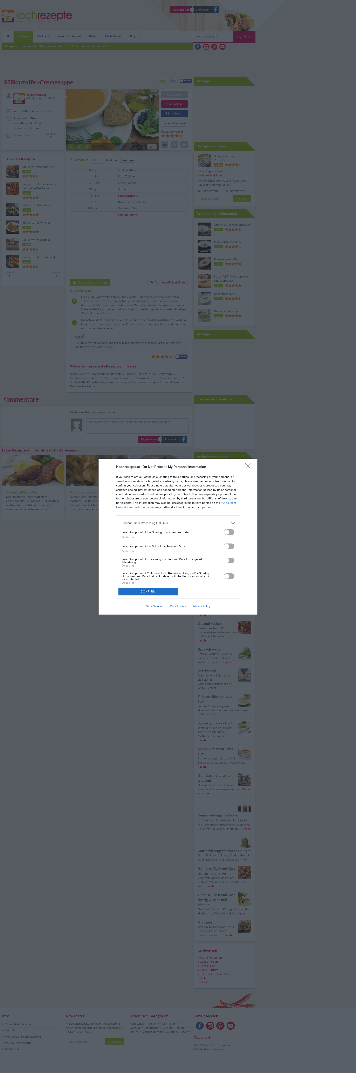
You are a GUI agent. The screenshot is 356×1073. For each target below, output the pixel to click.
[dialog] (178, 536)
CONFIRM (148, 591)
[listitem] (178, 523)
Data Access (178, 606)
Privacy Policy (201, 606)
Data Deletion (155, 606)
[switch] (229, 532)
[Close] (249, 467)
